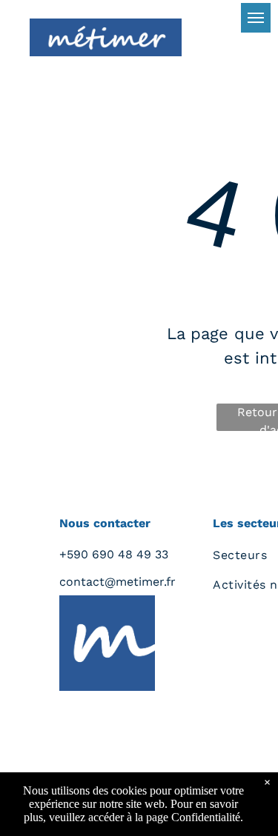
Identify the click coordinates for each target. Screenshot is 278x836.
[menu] (256, 18)
